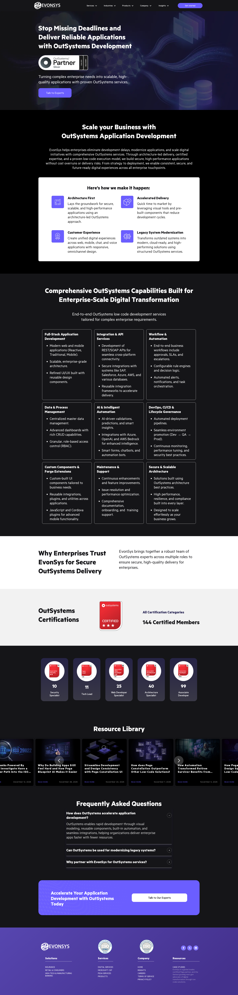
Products (103, 976)
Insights (142, 970)
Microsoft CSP (105, 970)
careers (141, 973)
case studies (179, 967)
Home (140, 967)
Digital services (105, 967)
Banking (49, 975)
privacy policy (144, 979)
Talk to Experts (55, 93)
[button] (92, 5)
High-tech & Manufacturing (58, 973)
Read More (16, 782)
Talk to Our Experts (159, 897)
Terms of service (146, 976)
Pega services (104, 973)
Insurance (50, 967)
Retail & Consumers (54, 970)
